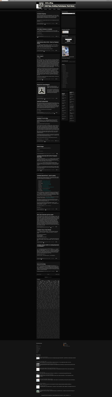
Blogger (70, 395)
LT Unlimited (64, 112)
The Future (57, 322)
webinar (55, 308)
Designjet (46, 300)
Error (49, 300)
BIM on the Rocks (63, 118)
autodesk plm (39, 296)
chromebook (53, 327)
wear (41, 207)
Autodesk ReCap (57, 311)
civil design (53, 303)
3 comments (52, 98)
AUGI (37, 30)
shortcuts (46, 307)
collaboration (56, 303)
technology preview (57, 307)
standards (47, 290)
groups (47, 330)
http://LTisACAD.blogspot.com (47, 190)
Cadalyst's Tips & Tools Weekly (44, 229)
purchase (54, 306)
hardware (57, 296)
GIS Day (49, 314)
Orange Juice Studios (45, 319)
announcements (57, 295)
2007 (64, 87)
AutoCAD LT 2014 (41, 310)
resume (49, 335)
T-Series (51, 322)
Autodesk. (50, 299)
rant (41, 290)
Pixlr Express (38, 320)
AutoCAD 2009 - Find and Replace (41, 383)
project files (49, 334)
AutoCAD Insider (63, 105)
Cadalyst (38, 193)
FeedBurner (70, 42)
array (38, 303)
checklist (45, 327)
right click (56, 335)
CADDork (40, 312)
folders (40, 330)
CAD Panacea (72, 120)
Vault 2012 (49, 324)
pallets (38, 306)
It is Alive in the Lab (64, 100)
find (54, 296)
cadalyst (38, 242)
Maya (55, 318)
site (45, 254)
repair (47, 335)
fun (42, 286)
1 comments (52, 226)
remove (43, 335)
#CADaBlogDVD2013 (44, 298)
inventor (45, 286)
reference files (38, 307)
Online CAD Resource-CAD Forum (40, 372)
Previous (53, 320)
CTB (44, 312)
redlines (57, 306)
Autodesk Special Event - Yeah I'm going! (46, 175)
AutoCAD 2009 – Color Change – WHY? (41, 361)
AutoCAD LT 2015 (46, 310)
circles (48, 303)
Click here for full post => (40, 21)
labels (51, 331)
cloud (40, 286)
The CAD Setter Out (71, 116)
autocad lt (55, 286)
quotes (39, 290)
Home (48, 274)
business (38, 327)
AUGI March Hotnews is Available (44, 29)
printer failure (38, 334)
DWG (41, 300)
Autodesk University (39, 162)
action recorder (44, 292)
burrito (57, 326)
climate (56, 327)
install (39, 331)
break (55, 326)
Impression (38, 259)
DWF (40, 294)
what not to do (39, 298)
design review (56, 304)
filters (52, 296)
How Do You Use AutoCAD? (54, 45)
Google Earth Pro (56, 315)
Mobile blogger (40, 146)
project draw (46, 334)
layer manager (54, 331)
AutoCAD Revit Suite (56, 310)
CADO (42, 312)
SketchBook (57, 291)
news (42, 281)
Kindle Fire (48, 294)
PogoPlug (47, 320)
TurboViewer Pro (56, 323)
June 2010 (64, 79)
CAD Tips (49, 238)
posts (44, 306)
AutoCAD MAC (46, 299)
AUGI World (48, 249)
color (37, 304)
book (42, 296)
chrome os (50, 327)
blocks (38, 286)
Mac (48, 291)
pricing (51, 306)
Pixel (56, 319)
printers (55, 288)
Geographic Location (42, 315)
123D (57, 308)
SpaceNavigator (41, 322)
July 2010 (64, 78)
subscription (53, 290)
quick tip (53, 282)
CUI (48, 287)
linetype (57, 331)
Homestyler (56, 316)
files (45, 288)
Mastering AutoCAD (52, 291)
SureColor (48, 322)
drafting (47, 281)
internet (43, 331)
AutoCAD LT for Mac (40, 299)
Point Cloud (50, 320)
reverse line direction (53, 335)
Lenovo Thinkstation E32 (42, 318)
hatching (52, 330)
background (53, 326)
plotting (42, 306)
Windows (58, 302)
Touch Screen (42, 323)
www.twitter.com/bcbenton (48, 205)
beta (43, 303)
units (46, 308)
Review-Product (51, 286)
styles (50, 290)
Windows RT (49, 295)
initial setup (57, 330)
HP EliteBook (44, 316)
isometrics (49, 331)
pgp (40, 306)
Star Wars (45, 322)
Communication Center (54, 312)
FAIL (51, 300)
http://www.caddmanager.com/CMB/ (46, 184)
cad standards (42, 288)
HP (47, 286)
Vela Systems (52, 324)
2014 (64, 66)
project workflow (53, 334)
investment (46, 331)
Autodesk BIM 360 (43, 311)
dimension (48, 292)
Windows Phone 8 (44, 295)
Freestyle (57, 300)
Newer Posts (39, 274)
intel (37, 141)
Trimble (46, 323)
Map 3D (53, 318)
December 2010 (65, 72)
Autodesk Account (39, 311)
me (49, 284)
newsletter (41, 242)
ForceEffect (40, 314)
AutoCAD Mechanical (51, 310)
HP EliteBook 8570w (48, 316)
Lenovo (52, 294)
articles (38, 51)
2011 (63, 70)
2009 (64, 84)
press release (48, 306)
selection (44, 290)
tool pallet (39, 308)
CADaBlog (40, 227)
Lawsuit (38, 318)
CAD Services (56, 299)
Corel (57, 312)
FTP (38, 314)
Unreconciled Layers (39, 324)
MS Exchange (49, 318)
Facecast (54, 300)
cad (44, 283)
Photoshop (54, 319)
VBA (42, 324)
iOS (54, 287)
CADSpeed (38, 300)
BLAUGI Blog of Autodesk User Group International (72, 107)
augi (58, 36)
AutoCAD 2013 (42, 284)
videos (58, 286)
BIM (53, 299)
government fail (44, 330)
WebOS (58, 324)
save (58, 335)
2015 (64, 65)
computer (48, 304)
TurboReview (38, 302)
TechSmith (54, 322)
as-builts (41, 303)
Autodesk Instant (48, 311)
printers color (42, 334)
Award (37, 312)
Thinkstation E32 (39, 323)
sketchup (49, 307)
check (43, 327)
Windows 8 (51, 287)
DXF (43, 300)
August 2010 (64, 77)
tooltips (42, 308)
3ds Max (53, 298)
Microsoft (55, 294)
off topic (39, 141)
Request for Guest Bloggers (43, 84)
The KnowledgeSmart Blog (72, 113)
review (42, 283)
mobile (38, 283)
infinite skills (47, 113)
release (41, 335)
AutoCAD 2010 (53, 284)
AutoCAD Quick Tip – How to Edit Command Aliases (46, 374)
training (50, 113)
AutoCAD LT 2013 (57, 298)
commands (45, 304)
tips (49, 255)
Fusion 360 (47, 314)
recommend (38, 335)
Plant (44, 320)
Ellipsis (63, 114)
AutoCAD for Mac (45, 291)
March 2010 (64, 83)
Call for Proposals (47, 158)
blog (45, 303)
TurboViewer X (43, 302)
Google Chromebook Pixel (47, 315)
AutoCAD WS (44, 282)
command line (41, 304)
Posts (64, 31)
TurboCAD (38, 292)
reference (58, 288)
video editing (49, 308)
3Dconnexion (52, 283)
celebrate (41, 327)
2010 (64, 71)
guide (49, 330)
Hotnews (44, 30)
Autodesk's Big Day (41, 13)
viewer (52, 308)
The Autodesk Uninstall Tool (43, 385)
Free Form (44, 314)
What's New (54, 302)
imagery (54, 330)
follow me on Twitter (72, 61)
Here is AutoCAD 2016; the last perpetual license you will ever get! (48, 363)
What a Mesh (64, 116)
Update (49, 282)
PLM (51, 319)
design (53, 304)
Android (38, 284)
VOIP (44, 324)
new (56, 287)
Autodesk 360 (45, 287)
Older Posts (57, 274)
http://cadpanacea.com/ (45, 185)
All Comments (65, 32)
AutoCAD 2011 (39, 24)
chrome (47, 327)
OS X (38, 319)
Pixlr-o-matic (42, 320)
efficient (38, 281)
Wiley (40, 295)
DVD (38, 294)
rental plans (42, 307)
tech (42, 141)
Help (53, 316)
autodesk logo (49, 326)
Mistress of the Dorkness (72, 94)
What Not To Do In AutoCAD (49, 302)
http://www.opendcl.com (45, 189)
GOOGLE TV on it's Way (42, 118)
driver (51, 292)
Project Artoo (55, 320)
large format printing (56, 292)
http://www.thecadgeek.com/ (47, 183)
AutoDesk (42, 24)
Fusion (43, 294)
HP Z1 (51, 316)
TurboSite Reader (52, 323)
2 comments (52, 23)
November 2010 (65, 73)
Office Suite (41, 319)
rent (45, 335)
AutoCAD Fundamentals (42, 101)
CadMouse (47, 312)
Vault (46, 324)
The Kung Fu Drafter (72, 118)
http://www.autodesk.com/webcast (49, 197)
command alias (46, 296)
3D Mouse (48, 283)
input (37, 331)
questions (57, 334)
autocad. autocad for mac (44, 326)
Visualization (55, 324)
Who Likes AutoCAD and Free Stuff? (45, 214)
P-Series (49, 319)
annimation (53, 295)
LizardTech (46, 318)
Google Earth (52, 315)
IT (58, 316)
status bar (52, 307)
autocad (42, 51)
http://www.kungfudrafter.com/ (46, 188)
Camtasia (50, 312)
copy (50, 304)
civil (50, 303)
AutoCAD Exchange (39, 291)
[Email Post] (44, 24)
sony (41, 141)
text (56, 284)
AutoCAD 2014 (40, 287)
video (52, 113)
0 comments (52, 36)
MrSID (57, 318)
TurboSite (49, 323)
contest (50, 296)
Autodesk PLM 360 (52, 311)
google (58, 140)
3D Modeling (49, 298)
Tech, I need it (40, 56)
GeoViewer (52, 314)
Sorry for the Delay (41, 264)
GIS (45, 294)
